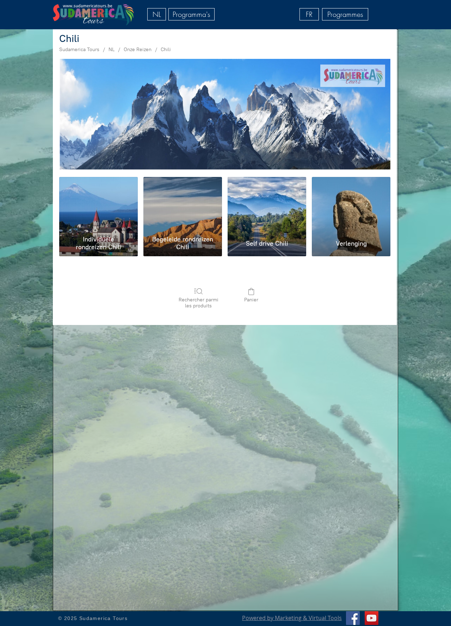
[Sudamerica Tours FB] (353, 618)
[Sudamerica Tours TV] (371, 618)
